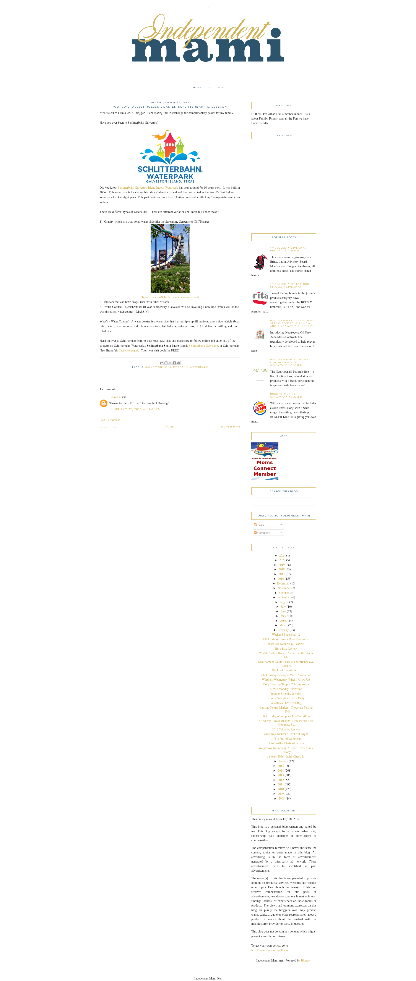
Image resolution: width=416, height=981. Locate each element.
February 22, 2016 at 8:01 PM (135, 409)
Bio (220, 87)
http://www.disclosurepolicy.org (270, 950)
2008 (282, 798)
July (283, 606)
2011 (281, 784)
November (284, 588)
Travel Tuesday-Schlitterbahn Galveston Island (170, 297)
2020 (282, 560)
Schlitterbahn (176, 367)
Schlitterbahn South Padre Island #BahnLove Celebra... (286, 664)
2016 (281, 578)
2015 (281, 766)
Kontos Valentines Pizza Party (286, 698)
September (284, 597)
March (283, 625)
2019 (282, 565)
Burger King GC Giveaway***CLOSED (286, 395)
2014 (281, 770)
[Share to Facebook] (174, 363)
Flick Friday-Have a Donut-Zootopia (286, 639)
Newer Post (230, 426)
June (283, 611)
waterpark (199, 367)
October (284, 593)
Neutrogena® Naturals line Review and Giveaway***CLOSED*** (289, 362)
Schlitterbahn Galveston (203, 345)
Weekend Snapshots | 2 (286, 634)
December (283, 583)
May (283, 616)
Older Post (109, 426)
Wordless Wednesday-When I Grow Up (286, 679)
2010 (281, 789)
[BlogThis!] (166, 363)
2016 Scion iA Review (286, 729)
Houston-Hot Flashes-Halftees (286, 743)
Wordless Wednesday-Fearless (286, 644)
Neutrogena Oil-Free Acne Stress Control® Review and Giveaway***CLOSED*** (292, 323)
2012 (281, 780)
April (283, 620)
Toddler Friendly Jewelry (285, 693)
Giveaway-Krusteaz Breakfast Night (286, 734)
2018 (282, 569)
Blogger (305, 960)
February (283, 630)
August (284, 602)
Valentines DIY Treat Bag (286, 703)
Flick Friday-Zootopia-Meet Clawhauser (286, 675)
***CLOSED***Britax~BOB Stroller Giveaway (289, 285)
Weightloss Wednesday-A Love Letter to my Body (286, 750)
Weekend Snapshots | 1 (286, 670)
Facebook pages (128, 350)
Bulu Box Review (286, 648)
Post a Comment (110, 420)
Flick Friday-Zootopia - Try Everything (286, 716)
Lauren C (115, 397)
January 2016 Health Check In (285, 756)
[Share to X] (170, 363)
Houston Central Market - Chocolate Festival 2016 (285, 709)
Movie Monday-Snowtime (286, 689)
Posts (260, 525)
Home (197, 87)
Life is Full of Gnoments (286, 739)
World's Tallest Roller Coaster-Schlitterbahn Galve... (286, 655)
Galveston (153, 367)
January (283, 761)
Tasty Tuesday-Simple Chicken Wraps (286, 684)
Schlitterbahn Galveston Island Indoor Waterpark (148, 187)
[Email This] (162, 363)
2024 (282, 555)
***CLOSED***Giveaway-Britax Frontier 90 (289, 249)
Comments (263, 533)
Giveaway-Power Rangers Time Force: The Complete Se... (286, 723)
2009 (281, 794)
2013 (281, 775)
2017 (282, 574)
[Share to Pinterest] (178, 363)
